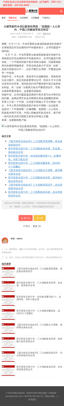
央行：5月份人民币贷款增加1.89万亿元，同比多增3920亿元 (35, 257)
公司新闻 (35, 17)
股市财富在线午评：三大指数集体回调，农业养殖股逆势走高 (39, 368)
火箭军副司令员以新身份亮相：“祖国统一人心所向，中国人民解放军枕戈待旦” (32, 27)
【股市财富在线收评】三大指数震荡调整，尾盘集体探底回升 (39, 270)
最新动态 (13, 17)
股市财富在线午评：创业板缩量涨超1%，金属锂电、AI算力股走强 (38, 298)
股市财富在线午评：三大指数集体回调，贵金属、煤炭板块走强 (39, 284)
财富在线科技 (32, 14)
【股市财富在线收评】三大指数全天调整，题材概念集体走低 (39, 326)
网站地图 (42, 392)
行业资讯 (24, 17)
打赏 (41, 218)
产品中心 (46, 17)
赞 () (27, 218)
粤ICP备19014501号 (33, 396)
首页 (4, 17)
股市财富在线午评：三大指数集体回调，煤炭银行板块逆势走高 (39, 340)
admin (19, 238)
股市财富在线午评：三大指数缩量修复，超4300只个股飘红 (38, 312)
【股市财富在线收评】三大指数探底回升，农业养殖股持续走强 (39, 354)
